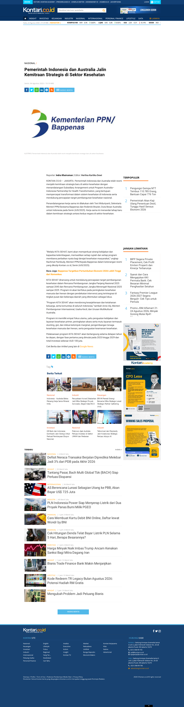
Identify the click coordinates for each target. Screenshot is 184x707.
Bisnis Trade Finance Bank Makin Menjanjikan (79, 563)
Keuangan (57, 18)
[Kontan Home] (25, 18)
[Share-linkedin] (41, 90)
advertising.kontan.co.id (139, 668)
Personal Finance (114, 18)
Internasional (95, 18)
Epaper (27, 2)
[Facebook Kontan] (153, 631)
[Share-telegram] (46, 90)
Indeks (118, 449)
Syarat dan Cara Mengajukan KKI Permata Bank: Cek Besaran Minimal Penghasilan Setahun (142, 280)
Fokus (45, 649)
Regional (46, 652)
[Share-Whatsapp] (36, 90)
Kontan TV (67, 655)
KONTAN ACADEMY (48, 2)
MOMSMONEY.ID (92, 2)
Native (105, 649)
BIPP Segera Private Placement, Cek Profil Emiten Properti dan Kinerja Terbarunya (142, 264)
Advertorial (107, 652)
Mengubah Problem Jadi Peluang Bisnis (75, 594)
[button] (103, 10)
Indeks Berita (73, 612)
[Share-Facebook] (26, 90)
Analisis (66, 643)
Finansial (51, 514)
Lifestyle (130, 18)
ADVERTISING (116, 2)
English (45, 643)
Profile (33, 677)
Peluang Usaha (28, 658)
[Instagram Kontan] (159, 631)
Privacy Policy (78, 677)
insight (32, 18)
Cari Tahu (46, 661)
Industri (69, 18)
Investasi (44, 18)
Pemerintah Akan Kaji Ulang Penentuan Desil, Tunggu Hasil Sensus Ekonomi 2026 (143, 205)
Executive (66, 646)
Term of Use (41, 677)
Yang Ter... (47, 655)
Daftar (157, 2)
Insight (50, 469)
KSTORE (37, 2)
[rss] (51, 90)
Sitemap (26, 677)
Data (140, 18)
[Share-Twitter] (31, 90)
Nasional (80, 18)
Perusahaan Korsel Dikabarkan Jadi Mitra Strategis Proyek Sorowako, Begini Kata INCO (84, 401)
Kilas (105, 646)
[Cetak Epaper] (138, 13)
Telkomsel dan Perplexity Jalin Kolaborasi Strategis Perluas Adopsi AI (107, 433)
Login (146, 2)
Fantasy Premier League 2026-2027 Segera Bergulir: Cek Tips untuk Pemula (143, 297)
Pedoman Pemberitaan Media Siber (59, 677)
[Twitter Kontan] (156, 631)
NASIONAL (29, 63)
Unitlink (86, 649)
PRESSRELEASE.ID (63, 2)
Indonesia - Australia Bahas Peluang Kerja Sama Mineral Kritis (58, 401)
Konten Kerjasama (110, 643)
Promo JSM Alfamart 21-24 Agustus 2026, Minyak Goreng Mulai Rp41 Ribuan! (144, 313)
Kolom (65, 649)
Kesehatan (47, 658)
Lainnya (156, 18)
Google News (86, 346)
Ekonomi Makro (89, 655)
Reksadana (87, 646)
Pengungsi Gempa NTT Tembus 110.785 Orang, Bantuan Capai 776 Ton (143, 191)
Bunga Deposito (89, 652)
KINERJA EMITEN (78, 2)
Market (86, 643)
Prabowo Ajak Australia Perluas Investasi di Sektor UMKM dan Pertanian (82, 433)
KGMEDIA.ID (104, 2)
